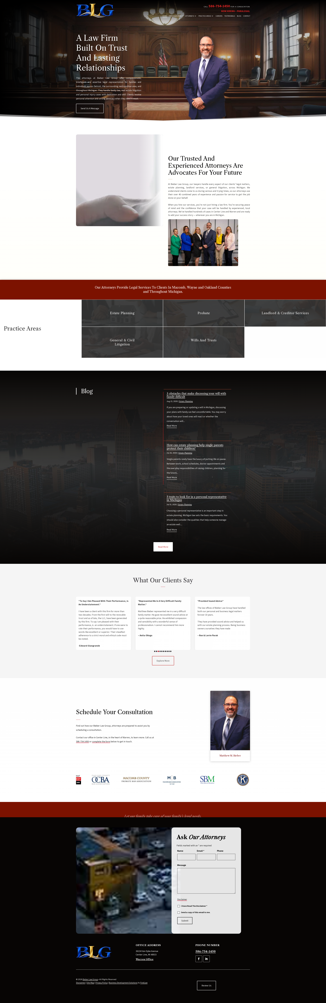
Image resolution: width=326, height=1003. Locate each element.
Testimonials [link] (229, 16)
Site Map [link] (90, 982)
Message (181, 865)
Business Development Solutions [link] (123, 982)
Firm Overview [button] (175, 16)
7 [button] (165, 651)
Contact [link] (246, 16)
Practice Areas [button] (205, 16)
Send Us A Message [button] (90, 108)
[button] (198, 958)
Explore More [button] (163, 660)
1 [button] (154, 651)
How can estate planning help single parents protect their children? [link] (195, 446)
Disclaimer (182, 899)
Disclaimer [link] (80, 982)
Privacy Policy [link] (101, 982)
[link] (95, 11)
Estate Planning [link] (186, 401)
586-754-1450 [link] (219, 6)
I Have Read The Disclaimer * (194, 906)
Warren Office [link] (144, 959)
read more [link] (172, 425)
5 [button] (161, 651)
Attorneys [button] (189, 16)
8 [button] (167, 651)
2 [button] (156, 651)
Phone (220, 850)
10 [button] (170, 651)
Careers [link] (219, 16)
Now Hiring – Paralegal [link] (235, 11)
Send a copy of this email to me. (195, 912)
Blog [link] (239, 16)
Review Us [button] (206, 985)
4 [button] (160, 651)
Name (180, 850)
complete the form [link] (101, 741)
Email (200, 850)
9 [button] (169, 651)
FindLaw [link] (143, 982)
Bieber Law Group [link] (90, 979)
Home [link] (164, 16)
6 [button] (163, 651)
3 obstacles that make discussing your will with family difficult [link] (196, 395)
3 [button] (158, 651)
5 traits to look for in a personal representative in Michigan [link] (197, 498)
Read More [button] (163, 546)
